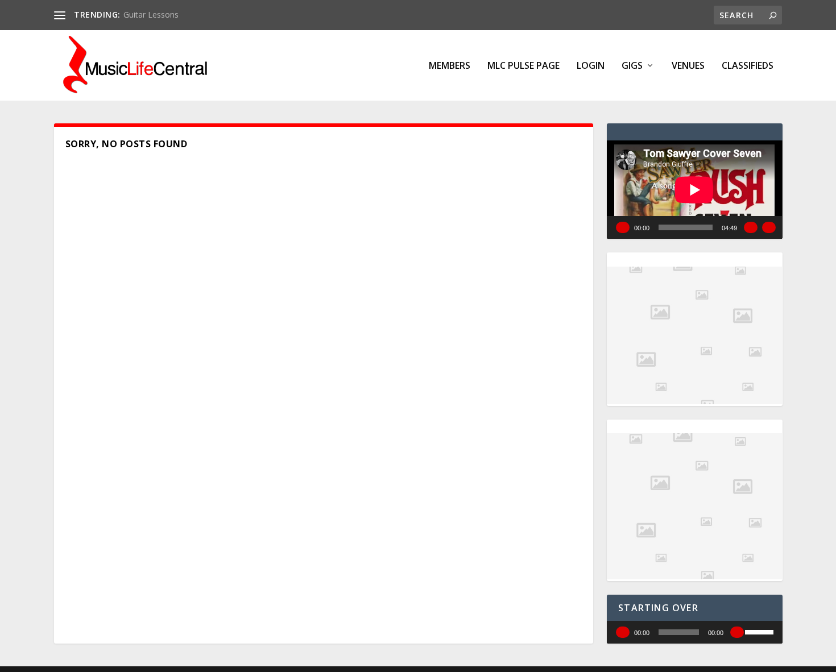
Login (591, 66)
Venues (688, 66)
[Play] (623, 227)
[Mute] (751, 227)
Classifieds (747, 66)
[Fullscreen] (769, 227)
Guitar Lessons (151, 14)
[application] (694, 189)
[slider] (761, 631)
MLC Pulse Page (523, 66)
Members (449, 66)
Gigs (632, 66)
